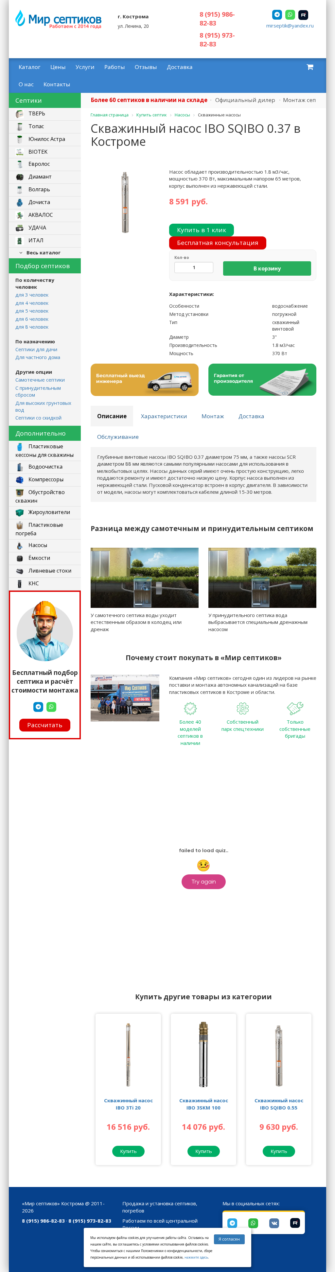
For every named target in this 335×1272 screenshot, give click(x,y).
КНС (33, 583)
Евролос (38, 163)
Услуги (85, 67)
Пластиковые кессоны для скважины (44, 450)
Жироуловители (48, 512)
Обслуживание (118, 436)
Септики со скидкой (38, 417)
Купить (128, 1151)
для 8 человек (31, 326)
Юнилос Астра (46, 139)
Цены (58, 67)
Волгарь (38, 189)
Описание (112, 416)
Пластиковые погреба (39, 529)
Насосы (37, 545)
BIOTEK (37, 151)
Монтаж (213, 416)
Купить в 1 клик (201, 230)
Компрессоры (45, 479)
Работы (114, 67)
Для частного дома (37, 357)
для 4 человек (31, 303)
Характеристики (164, 416)
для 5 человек (31, 310)
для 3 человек (31, 294)
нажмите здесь (196, 1257)
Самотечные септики (40, 379)
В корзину (267, 268)
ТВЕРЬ (36, 113)
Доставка (180, 67)
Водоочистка (44, 466)
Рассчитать (44, 725)
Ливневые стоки (49, 571)
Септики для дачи (36, 349)
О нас (26, 84)
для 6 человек (31, 319)
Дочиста (38, 202)
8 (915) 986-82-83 (43, 1220)
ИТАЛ (35, 240)
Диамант (39, 176)
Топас (35, 126)
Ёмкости (38, 558)
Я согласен (229, 1239)
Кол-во (181, 257)
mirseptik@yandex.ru (290, 25)
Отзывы (146, 67)
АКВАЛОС (40, 214)
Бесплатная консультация (217, 242)
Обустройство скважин (40, 496)
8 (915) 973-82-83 (89, 1220)
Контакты (57, 84)
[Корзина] (310, 66)
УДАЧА (36, 227)
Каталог (30, 67)
